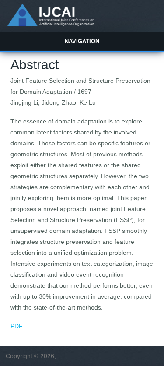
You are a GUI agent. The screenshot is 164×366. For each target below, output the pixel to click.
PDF (16, 326)
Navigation (82, 41)
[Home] (50, 23)
